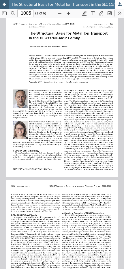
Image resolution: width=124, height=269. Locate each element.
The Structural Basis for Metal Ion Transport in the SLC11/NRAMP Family (68, 4)
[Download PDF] (119, 4)
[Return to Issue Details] (4, 4)
